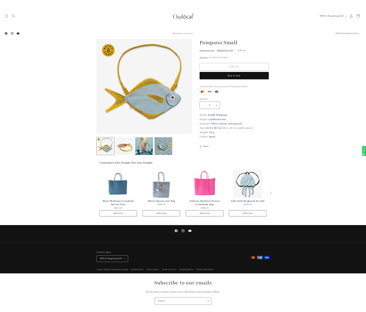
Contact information (205, 269)
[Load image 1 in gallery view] (105, 146)
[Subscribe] (207, 301)
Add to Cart (118, 213)
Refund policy (137, 269)
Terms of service (169, 269)
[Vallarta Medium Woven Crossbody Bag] (204, 184)
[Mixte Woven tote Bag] (161, 184)
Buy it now (234, 75)
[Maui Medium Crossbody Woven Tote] (118, 184)
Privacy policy (153, 269)
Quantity (204, 99)
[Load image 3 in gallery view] (144, 146)
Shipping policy (186, 269)
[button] (6, 16)
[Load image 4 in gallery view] (163, 146)
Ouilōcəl (107, 270)
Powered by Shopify (120, 270)
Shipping (204, 57)
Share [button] (206, 146)
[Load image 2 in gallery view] (125, 146)
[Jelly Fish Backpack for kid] (247, 184)
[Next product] (271, 193)
